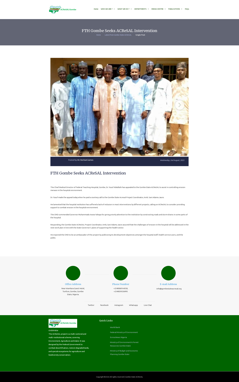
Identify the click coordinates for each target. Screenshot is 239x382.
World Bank (115, 327)
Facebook (104, 305)
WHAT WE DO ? (123, 9)
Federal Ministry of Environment (124, 332)
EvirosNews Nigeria (118, 337)
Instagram (118, 305)
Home (96, 9)
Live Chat (148, 305)
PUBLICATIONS (174, 9)
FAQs (187, 9)
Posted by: (80, 160)
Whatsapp (133, 305)
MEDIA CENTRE (157, 9)
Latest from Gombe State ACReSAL (118, 35)
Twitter (91, 305)
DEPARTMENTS (140, 9)
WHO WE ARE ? (107, 9)
